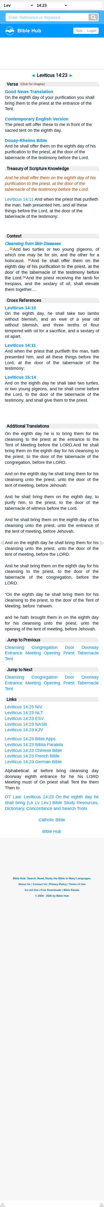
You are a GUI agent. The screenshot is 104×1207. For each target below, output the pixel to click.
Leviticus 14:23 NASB (26, 724)
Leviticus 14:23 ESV (24, 718)
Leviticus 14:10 (20, 307)
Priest (68, 653)
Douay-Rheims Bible (26, 140)
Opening (52, 653)
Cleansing (14, 647)
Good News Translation (29, 91)
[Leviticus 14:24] (98, 553)
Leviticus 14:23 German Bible (33, 761)
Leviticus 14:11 (19, 199)
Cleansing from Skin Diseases (32, 243)
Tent (9, 658)
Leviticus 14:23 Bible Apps (30, 738)
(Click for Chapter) (32, 84)
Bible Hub (51, 831)
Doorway (90, 647)
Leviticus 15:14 (20, 377)
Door (69, 647)
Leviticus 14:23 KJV (24, 729)
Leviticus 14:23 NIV (23, 706)
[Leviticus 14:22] (6, 553)
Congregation (44, 647)
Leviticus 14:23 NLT (24, 712)
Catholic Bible (51, 819)
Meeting (33, 653)
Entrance (13, 653)
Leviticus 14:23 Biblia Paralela (34, 744)
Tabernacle (88, 653)
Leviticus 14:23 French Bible (32, 756)
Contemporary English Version (36, 119)
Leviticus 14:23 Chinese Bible (33, 750)
